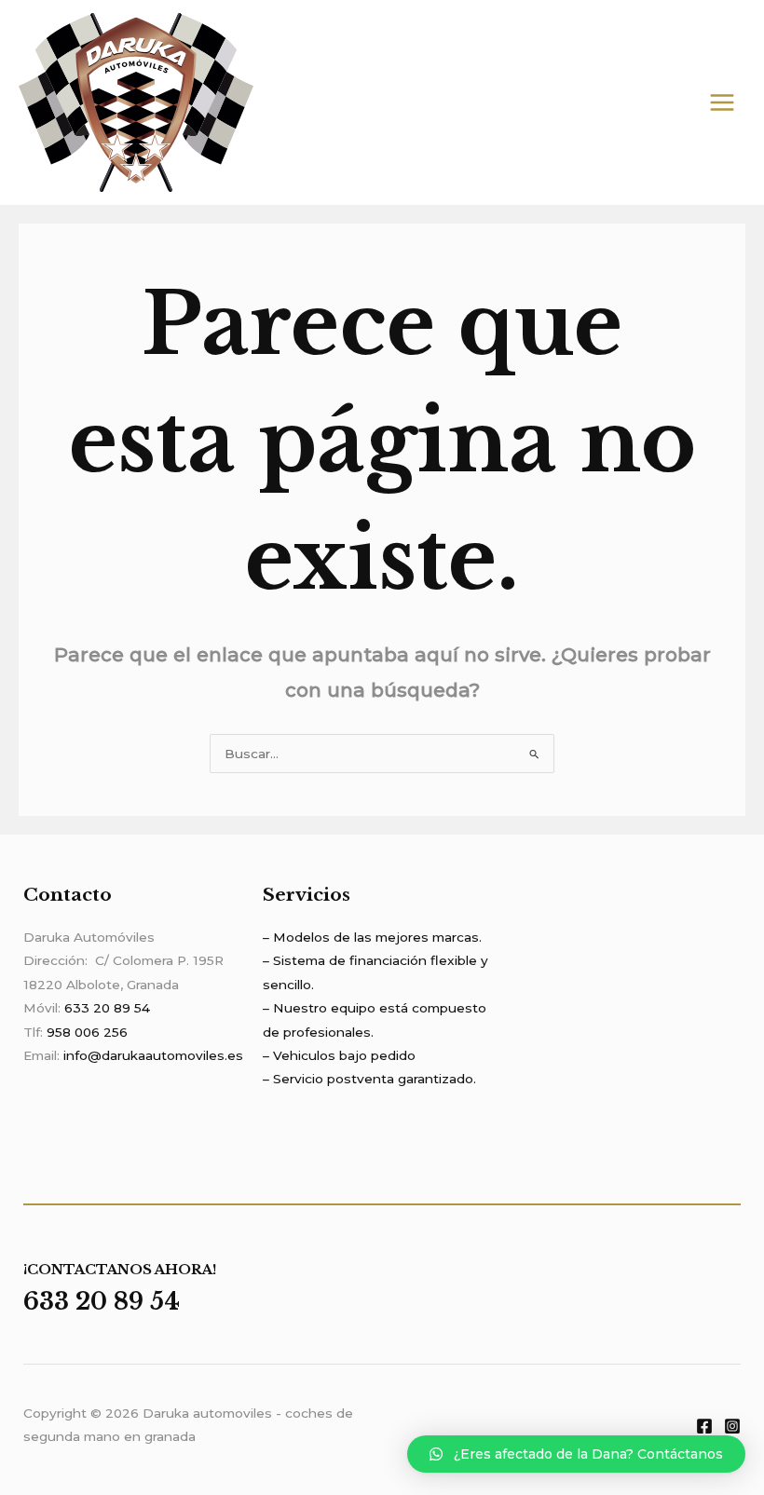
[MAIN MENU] (722, 103)
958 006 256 (87, 1032)
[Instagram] (732, 1426)
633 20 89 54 (107, 1007)
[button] (576, 1454)
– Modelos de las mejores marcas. (372, 937)
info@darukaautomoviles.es (153, 1055)
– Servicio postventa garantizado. (369, 1078)
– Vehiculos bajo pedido (339, 1055)
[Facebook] (704, 1426)
